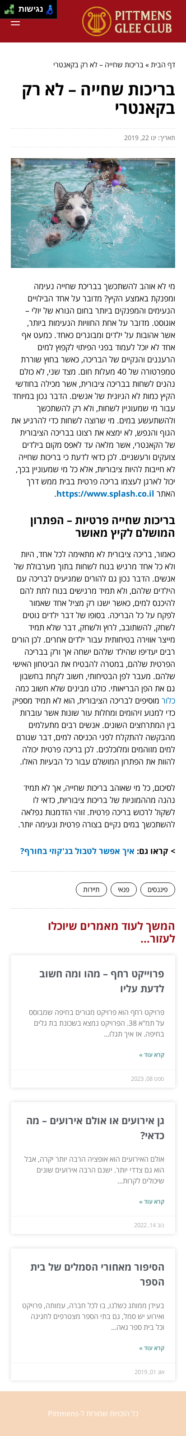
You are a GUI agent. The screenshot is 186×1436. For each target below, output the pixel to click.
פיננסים (158, 889)
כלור (168, 700)
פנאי (124, 889)
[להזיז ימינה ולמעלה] (11, 7)
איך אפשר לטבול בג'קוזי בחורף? (77, 850)
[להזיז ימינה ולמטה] (11, 11)
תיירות (91, 889)
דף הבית (163, 65)
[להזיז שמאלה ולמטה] (7, 11)
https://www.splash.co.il (105, 493)
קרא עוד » (151, 1055)
